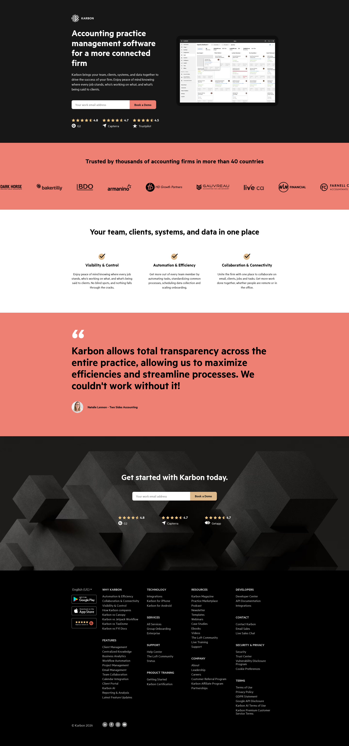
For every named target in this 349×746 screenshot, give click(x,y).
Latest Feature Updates (117, 697)
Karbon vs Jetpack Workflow (120, 619)
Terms (240, 680)
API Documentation (248, 600)
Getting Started (157, 679)
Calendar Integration (115, 678)
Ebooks (196, 628)
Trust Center (244, 656)
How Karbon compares (116, 610)
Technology (156, 589)
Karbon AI (108, 687)
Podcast (196, 605)
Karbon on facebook (111, 724)
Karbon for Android (159, 605)
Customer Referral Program (208, 678)
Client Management (114, 646)
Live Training (199, 642)
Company (198, 658)
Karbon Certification (160, 683)
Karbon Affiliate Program (207, 683)
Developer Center (247, 596)
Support (153, 645)
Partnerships (199, 687)
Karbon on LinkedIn (104, 724)
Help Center (154, 651)
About (195, 665)
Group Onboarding (159, 628)
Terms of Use (244, 687)
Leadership (198, 669)
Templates (197, 614)
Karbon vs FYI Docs (114, 628)
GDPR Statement (246, 696)
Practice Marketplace (204, 600)
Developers (245, 589)
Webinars (197, 619)
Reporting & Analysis (115, 692)
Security (241, 651)
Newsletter (198, 610)
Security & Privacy (250, 645)
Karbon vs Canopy (113, 614)
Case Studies (199, 623)
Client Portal (110, 683)
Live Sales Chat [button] (245, 633)
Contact (242, 617)
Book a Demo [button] (142, 105)
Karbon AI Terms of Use (251, 705)
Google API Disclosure (250, 700)
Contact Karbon (246, 624)
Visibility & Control (114, 605)
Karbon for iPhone (158, 600)
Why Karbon (112, 589)
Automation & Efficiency (117, 596)
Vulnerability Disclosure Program (251, 662)
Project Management (115, 665)
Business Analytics (114, 656)
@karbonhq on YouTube (118, 724)
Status (151, 660)
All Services (154, 624)
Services (153, 617)
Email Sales (243, 628)
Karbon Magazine (202, 596)
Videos (195, 632)
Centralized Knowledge (117, 651)
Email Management (114, 669)
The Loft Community (160, 656)
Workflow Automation (116, 660)
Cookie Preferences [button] (248, 668)
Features (109, 640)
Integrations (154, 596)
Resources (199, 589)
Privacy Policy (244, 691)
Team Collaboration (114, 674)
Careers (196, 674)
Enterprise (153, 633)
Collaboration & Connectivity (120, 600)
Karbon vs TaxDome (115, 623)
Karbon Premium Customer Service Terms (253, 711)
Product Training (160, 672)
